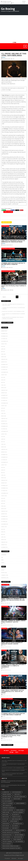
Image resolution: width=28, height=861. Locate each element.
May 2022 (3, 441)
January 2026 (4, 331)
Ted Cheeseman (19, 841)
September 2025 (4, 341)
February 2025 (4, 359)
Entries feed (4, 572)
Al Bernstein (5, 792)
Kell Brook (15, 826)
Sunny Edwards (17, 839)
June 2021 (3, 470)
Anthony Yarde (6, 799)
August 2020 (4, 495)
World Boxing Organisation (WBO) (11, 848)
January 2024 (4, 392)
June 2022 (3, 439)
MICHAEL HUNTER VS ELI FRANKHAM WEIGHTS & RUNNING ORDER (13, 314)
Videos (2, 562)
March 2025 (3, 356)
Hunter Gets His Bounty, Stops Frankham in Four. (13, 286)
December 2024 (4, 364)
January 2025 (4, 361)
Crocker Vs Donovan (7, 810)
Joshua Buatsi (6, 823)
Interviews (3, 554)
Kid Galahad (5, 828)
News (2, 560)
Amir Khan (17, 794)
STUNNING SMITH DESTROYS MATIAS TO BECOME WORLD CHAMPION (13, 263)
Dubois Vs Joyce (16, 817)
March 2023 (3, 416)
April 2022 (3, 444)
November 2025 (4, 336)
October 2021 (4, 459)
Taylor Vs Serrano (7, 841)
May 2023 (3, 410)
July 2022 (3, 436)
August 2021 (4, 464)
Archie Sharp (16, 799)
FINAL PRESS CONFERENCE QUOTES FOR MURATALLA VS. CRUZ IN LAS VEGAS (13, 241)
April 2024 (3, 385)
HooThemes (12, 855)
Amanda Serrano (6, 794)
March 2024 (3, 387)
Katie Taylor (5, 826)
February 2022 (4, 449)
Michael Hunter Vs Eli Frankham (10, 832)
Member (24, 1)
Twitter (14, 858)
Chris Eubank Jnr (6, 805)
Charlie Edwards (20, 803)
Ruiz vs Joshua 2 (6, 837)
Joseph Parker (13, 821)
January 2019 (4, 544)
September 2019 (4, 524)
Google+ (21, 858)
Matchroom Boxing (7, 830)
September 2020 (4, 493)
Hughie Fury (5, 819)
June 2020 (3, 501)
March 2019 (3, 539)
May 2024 (3, 382)
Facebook (7, 858)
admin (4, 57)
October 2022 (4, 428)
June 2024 (3, 380)
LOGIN (23, 3)
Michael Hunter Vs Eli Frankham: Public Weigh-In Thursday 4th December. (13, 318)
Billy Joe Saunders (7, 801)
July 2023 (3, 408)
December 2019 (4, 516)
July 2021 (3, 467)
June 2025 (3, 349)
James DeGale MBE (16, 819)
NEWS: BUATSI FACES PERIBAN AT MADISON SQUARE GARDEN (12, 643)
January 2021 (4, 482)
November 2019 (4, 519)
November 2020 (4, 488)
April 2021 (3, 475)
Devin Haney (5, 814)
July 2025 (3, 346)
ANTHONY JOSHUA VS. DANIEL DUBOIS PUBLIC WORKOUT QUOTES (13, 621)
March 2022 (3, 446)
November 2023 (4, 398)
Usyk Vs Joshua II (6, 844)
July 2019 (3, 529)
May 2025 (3, 351)
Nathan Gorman (19, 835)
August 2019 (4, 526)
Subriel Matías (6, 839)
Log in (2, 570)
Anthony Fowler (6, 796)
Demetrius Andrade (18, 812)
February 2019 (4, 542)
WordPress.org (4, 577)
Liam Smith (15, 828)
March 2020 (3, 508)
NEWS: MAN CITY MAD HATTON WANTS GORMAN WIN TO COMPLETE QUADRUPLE (13, 666)
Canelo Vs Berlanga (8, 212)
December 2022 (4, 423)
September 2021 (4, 462)
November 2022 (4, 426)
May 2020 (3, 503)
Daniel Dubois (20, 810)
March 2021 (3, 477)
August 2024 (4, 374)
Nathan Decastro (7, 835)
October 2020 (4, 490)
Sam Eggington (18, 837)
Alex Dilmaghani (16, 792)
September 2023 (4, 403)
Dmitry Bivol (5, 817)
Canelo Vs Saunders (7, 803)
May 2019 (3, 534)
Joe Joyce (4, 821)
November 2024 (4, 367)
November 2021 (4, 457)
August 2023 (4, 405)
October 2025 (4, 338)
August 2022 (4, 434)
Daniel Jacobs (5, 812)
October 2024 (4, 369)
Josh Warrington (17, 823)
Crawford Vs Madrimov (8, 808)
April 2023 (3, 413)
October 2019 (4, 521)
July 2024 (3, 377)
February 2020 (4, 511)
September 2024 (4, 372)
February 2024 (4, 390)
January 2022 (4, 452)
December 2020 (4, 485)
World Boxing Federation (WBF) (10, 846)
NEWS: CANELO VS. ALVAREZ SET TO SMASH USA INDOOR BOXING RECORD (13, 599)
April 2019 (3, 537)
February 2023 (4, 418)
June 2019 (3, 531)
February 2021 (4, 480)
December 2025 (4, 333)
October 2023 (4, 400)
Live (2, 557)
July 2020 (3, 498)
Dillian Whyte (15, 814)
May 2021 (3, 472)
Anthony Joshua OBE (19, 796)
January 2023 (4, 421)
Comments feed (4, 575)
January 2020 (4, 513)
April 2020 (3, 506)
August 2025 (4, 343)
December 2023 (4, 395)
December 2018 (4, 547)
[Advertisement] (14, 28)
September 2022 (4, 431)
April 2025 (3, 354)
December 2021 (4, 454)
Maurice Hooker (20, 830)
